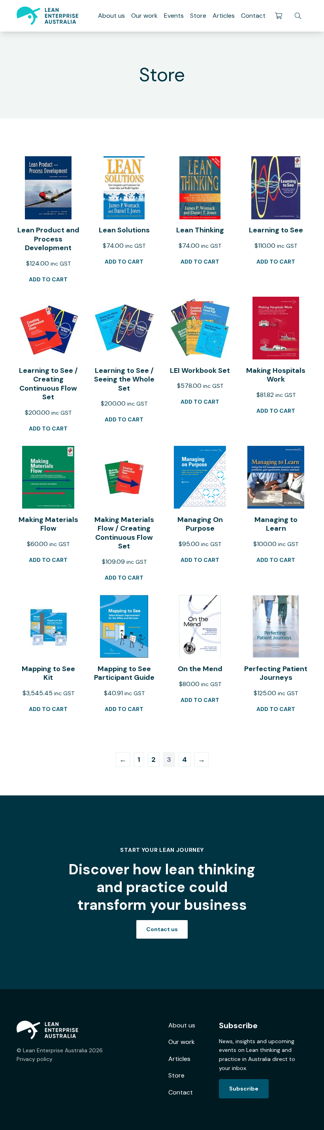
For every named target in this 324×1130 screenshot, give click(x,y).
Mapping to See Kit (48, 673)
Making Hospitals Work (275, 375)
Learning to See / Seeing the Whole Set (124, 379)
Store (198, 15)
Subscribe (243, 1088)
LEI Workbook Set (200, 370)
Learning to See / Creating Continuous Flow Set (48, 384)
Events (174, 15)
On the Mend (200, 669)
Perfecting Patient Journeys (275, 673)
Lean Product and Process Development (48, 239)
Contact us (162, 929)
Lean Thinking (200, 230)
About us (111, 15)
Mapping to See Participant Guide (124, 673)
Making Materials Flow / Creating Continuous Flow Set (124, 533)
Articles (224, 15)
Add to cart (48, 279)
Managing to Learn (276, 524)
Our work (144, 15)
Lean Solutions (124, 230)
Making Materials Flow (48, 524)
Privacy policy (35, 1059)
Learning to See (276, 230)
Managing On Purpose (200, 524)
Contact (253, 15)
